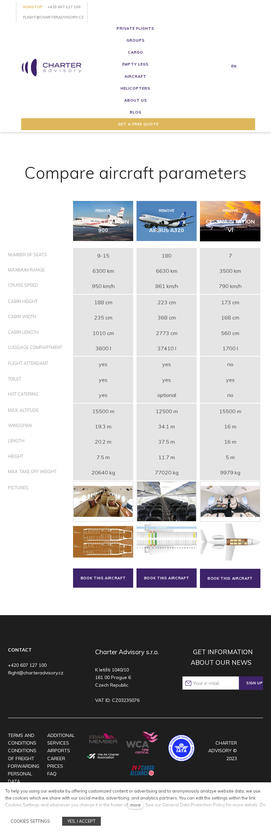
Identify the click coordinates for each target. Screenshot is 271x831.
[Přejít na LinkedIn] (51, 691)
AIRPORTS (58, 751)
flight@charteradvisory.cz (53, 17)
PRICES (55, 766)
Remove (103, 210)
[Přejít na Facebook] (13, 691)
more (135, 804)
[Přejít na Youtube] (38, 691)
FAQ (52, 774)
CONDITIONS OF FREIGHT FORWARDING (23, 758)
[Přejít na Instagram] (26, 691)
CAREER (56, 758)
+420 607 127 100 (64, 7)
